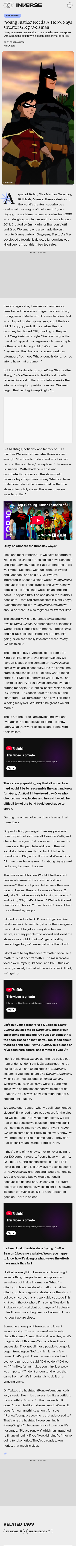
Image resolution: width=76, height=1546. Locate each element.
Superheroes (38, 1531)
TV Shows (12, 1531)
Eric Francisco (17, 42)
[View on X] (38, 420)
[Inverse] (29, 5)
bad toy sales (47, 244)
